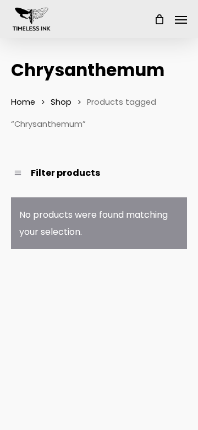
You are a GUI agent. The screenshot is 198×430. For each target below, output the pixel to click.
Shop (61, 102)
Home (23, 102)
